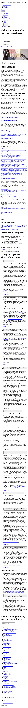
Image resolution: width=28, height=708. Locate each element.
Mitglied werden (7, 5)
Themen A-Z (6, 636)
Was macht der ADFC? (9, 261)
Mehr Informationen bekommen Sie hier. (15, 541)
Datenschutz (6, 701)
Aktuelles (5, 16)
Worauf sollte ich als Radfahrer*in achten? (12, 411)
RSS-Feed (5, 671)
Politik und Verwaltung (8, 685)
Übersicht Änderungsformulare (10, 681)
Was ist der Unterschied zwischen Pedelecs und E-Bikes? (15, 509)
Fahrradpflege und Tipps (6, 131)
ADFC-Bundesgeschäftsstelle (10, 663)
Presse (4, 21)
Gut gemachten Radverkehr (9, 633)
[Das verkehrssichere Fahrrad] (14, 175)
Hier (11, 322)
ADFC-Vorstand (7, 662)
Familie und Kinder (7, 635)
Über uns (5, 17)
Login (4, 22)
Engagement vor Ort (8, 630)
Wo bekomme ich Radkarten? (10, 570)
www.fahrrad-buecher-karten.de (16, 592)
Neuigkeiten (6, 652)
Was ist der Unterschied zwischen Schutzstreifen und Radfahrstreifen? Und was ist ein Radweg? (15, 452)
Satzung (5, 667)
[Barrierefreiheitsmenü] (1, 11)
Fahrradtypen (12, 150)
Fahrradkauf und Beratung (9, 631)
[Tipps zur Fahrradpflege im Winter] (6, 194)
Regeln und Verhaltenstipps (10, 191)
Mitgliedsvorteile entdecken (7, 46)
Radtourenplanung (7, 640)
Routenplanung (6, 643)
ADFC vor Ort (6, 658)
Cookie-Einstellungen (8, 703)
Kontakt (5, 668)
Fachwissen (6, 20)
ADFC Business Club (8, 666)
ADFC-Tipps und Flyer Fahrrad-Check (9, 229)
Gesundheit (6, 634)
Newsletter (5, 7)
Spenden (5, 6)
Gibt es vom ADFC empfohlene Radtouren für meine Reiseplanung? (15, 548)
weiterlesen (6, 294)
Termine (5, 653)
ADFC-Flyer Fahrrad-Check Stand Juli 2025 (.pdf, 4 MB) (14, 225)
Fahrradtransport (7, 647)
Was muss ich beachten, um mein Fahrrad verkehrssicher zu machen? (15, 368)
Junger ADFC (6, 664)
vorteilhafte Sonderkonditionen (15, 319)
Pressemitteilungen (7, 691)
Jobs (4, 660)
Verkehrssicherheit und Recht (10, 629)
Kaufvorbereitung (5, 150)
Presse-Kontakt (6, 692)
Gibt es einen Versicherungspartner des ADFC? (14, 493)
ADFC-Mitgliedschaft (8, 674)
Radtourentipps (6, 645)
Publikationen (6, 659)
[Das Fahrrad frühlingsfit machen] (11, 117)
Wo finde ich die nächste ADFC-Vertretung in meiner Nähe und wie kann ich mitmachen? (15, 330)
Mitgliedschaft (6, 18)
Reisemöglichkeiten (7, 641)
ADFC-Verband (7, 657)
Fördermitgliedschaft (8, 678)
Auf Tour (5, 15)
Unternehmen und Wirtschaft (10, 687)
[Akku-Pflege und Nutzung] (14, 135)
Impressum (5, 700)
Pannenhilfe (6, 680)
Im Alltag (5, 13)
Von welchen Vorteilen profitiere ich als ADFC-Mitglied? (15, 297)
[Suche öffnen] (2, 11)
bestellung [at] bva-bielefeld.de (14, 591)
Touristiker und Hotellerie (9, 686)
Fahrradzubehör (4, 151)
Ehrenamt (5, 676)
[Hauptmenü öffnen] (4, 11)
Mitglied (5, 290)
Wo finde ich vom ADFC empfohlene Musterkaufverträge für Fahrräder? (15, 596)
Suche (5, 26)
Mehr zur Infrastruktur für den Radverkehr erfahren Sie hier (14, 487)
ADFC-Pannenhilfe (18, 312)
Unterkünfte (6, 644)
